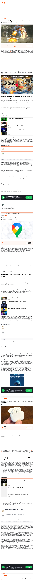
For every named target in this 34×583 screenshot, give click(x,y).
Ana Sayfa (2, 18)
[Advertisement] (17, 557)
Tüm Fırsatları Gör (16, 337)
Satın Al (6, 328)
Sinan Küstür (4, 22)
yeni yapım (10, 51)
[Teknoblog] (4, 3)
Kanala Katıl (29, 197)
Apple (2, 431)
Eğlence (5, 18)
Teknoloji (5, 215)
